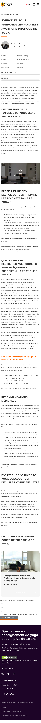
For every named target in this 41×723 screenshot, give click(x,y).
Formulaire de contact (9, 685)
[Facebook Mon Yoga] (13, 674)
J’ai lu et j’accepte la (19, 614)
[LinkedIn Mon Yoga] (8, 674)
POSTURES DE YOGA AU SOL (14, 381)
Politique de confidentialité (27, 614)
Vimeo (29, 246)
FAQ (6, 249)
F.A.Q (3, 707)
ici (35, 388)
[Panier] (34, 4)
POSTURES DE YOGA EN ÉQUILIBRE (16, 383)
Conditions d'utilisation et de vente (14, 716)
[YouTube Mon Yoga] (2, 674)
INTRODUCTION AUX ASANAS (14, 378)
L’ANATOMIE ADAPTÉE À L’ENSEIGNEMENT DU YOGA (21, 375)
